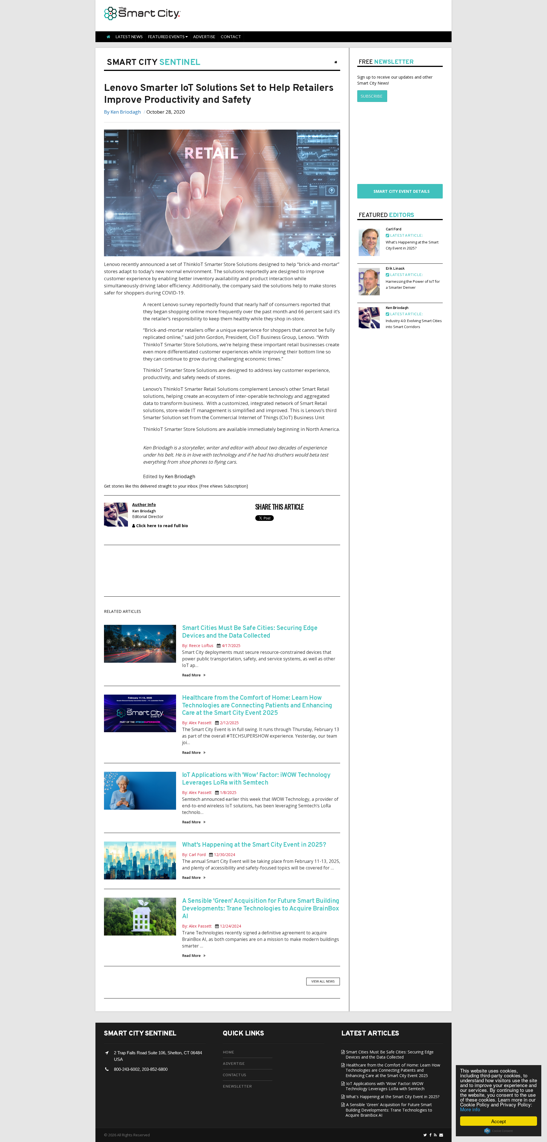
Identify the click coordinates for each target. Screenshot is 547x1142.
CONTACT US (234, 1075)
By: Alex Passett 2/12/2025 (210, 722)
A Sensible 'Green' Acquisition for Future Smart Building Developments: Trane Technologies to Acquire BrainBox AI (260, 909)
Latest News (129, 36)
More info (470, 1109)
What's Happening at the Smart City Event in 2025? (254, 845)
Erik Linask (395, 268)
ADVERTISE (234, 1063)
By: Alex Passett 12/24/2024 (211, 926)
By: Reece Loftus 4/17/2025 (211, 645)
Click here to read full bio (161, 525)
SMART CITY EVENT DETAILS (400, 191)
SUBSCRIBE (369, 96)
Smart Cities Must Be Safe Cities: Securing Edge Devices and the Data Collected (250, 632)
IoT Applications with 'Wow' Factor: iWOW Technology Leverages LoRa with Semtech (256, 779)
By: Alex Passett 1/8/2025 (209, 792)
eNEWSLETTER (237, 1086)
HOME (228, 1052)
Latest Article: (406, 235)
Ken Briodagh (126, 112)
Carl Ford (393, 229)
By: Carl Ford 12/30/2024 (208, 854)
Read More (191, 675)
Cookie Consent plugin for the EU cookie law (498, 1131)
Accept (498, 1121)
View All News (323, 981)
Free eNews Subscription (223, 486)
